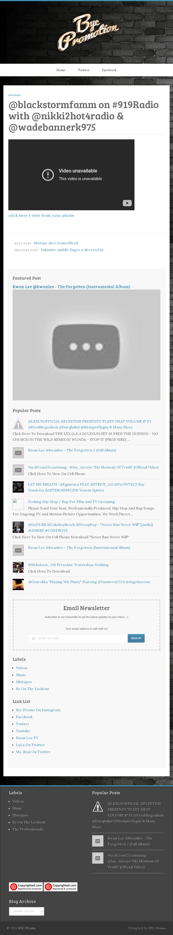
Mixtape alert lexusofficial (56, 243)
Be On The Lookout (32, 688)
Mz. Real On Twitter (33, 751)
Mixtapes (24, 681)
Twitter (84, 70)
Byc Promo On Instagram (38, 710)
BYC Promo (157, 928)
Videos (21, 668)
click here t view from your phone (41, 215)
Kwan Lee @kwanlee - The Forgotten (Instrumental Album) (71, 286)
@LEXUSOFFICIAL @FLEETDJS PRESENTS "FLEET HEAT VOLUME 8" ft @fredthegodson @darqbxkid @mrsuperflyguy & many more (128, 815)
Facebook (109, 70)
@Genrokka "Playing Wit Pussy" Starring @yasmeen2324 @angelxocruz (89, 582)
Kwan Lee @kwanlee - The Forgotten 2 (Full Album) (72, 450)
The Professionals (27, 829)
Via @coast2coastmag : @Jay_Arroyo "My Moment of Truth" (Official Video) (93, 467)
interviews (14, 95)
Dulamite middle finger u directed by (72, 249)
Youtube (23, 731)
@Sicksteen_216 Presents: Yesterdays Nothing (68, 564)
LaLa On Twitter (30, 745)
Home (61, 70)
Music (21, 674)
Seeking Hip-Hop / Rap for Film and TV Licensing (71, 501)
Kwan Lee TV (27, 738)
